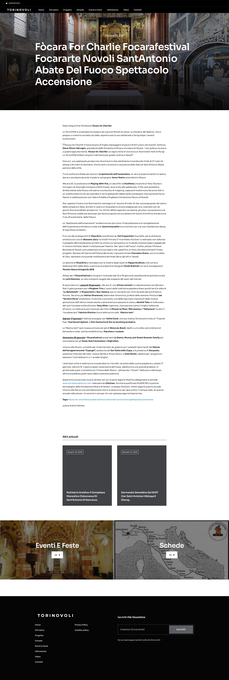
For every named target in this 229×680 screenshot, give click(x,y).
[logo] (19, 9)
